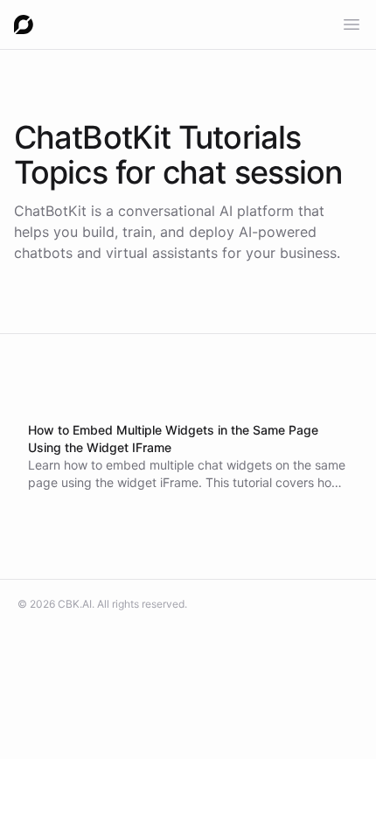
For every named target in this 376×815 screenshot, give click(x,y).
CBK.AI (75, 603)
